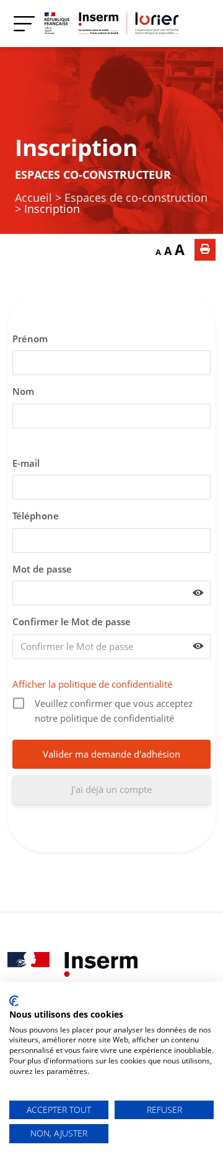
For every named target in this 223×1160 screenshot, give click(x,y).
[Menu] (24, 23)
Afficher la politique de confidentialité (92, 684)
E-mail (26, 463)
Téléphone (35, 515)
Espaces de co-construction (136, 197)
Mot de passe (42, 569)
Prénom (30, 338)
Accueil (33, 197)
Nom (23, 391)
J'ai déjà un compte (111, 789)
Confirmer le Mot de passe (71, 621)
